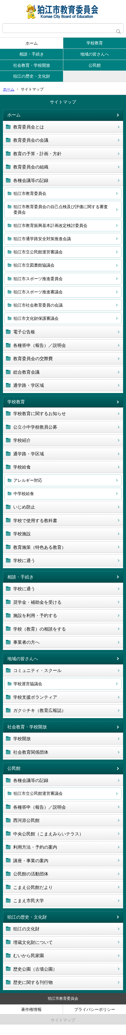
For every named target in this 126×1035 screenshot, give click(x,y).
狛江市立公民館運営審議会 (38, 252)
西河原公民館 (26, 820)
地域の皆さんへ (94, 54)
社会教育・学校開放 (31, 65)
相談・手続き (31, 54)
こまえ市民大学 (28, 900)
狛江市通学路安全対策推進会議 (42, 238)
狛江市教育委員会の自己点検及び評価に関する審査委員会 (60, 209)
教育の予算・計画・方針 (37, 153)
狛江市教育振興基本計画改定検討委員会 (50, 225)
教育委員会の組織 (30, 166)
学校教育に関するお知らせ (39, 413)
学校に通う (24, 560)
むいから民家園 (28, 955)
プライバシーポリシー (94, 1009)
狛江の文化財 (26, 928)
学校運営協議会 (27, 683)
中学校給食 (23, 493)
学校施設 (22, 533)
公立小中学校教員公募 (35, 426)
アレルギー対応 (27, 480)
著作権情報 (31, 1009)
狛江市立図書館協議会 (34, 265)
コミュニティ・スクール (37, 670)
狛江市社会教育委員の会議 (38, 305)
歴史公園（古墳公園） (35, 969)
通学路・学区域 (28, 385)
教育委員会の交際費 (33, 358)
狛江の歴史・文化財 (31, 76)
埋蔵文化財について (33, 942)
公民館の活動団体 (30, 873)
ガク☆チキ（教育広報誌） (39, 710)
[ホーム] (63, 11)
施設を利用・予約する (35, 615)
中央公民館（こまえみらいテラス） (48, 833)
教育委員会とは (28, 126)
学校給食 (22, 466)
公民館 (94, 65)
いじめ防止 (24, 506)
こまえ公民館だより (33, 887)
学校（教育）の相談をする (39, 628)
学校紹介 (22, 440)
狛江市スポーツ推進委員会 (38, 278)
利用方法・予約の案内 (35, 847)
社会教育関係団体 (30, 752)
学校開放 (22, 738)
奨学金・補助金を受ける (37, 602)
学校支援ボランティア (35, 697)
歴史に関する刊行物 (33, 982)
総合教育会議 (26, 371)
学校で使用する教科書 (35, 520)
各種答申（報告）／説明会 (39, 345)
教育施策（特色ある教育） (39, 547)
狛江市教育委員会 (29, 193)
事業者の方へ (26, 642)
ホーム (31, 43)
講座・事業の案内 (30, 860)
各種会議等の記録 (30, 180)
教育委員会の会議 (30, 140)
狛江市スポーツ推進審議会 (38, 292)
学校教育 (94, 43)
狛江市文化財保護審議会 (36, 318)
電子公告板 (24, 331)
